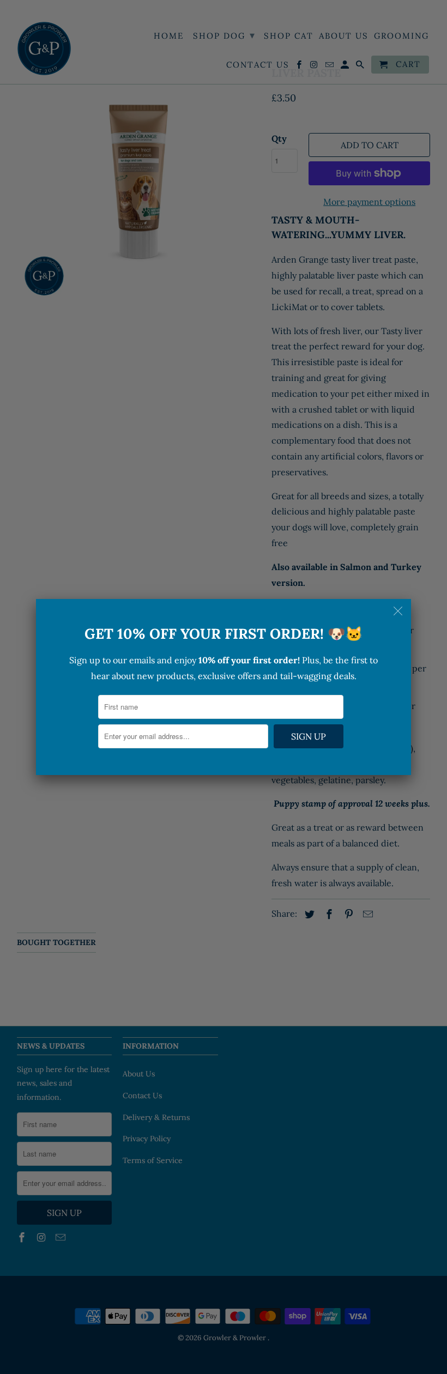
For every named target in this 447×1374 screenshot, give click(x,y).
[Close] (399, 611)
